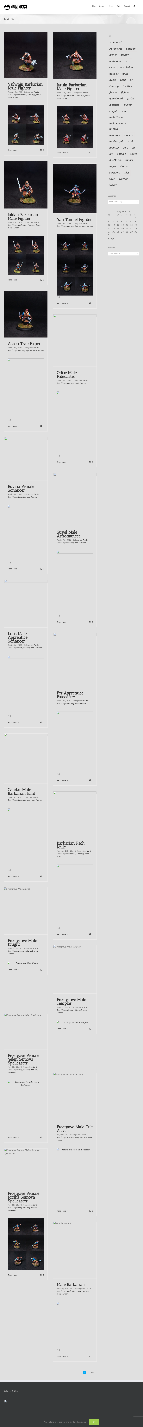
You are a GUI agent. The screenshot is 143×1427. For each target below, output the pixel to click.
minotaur (114, 135)
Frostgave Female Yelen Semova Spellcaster (23, 1059)
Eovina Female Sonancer (21, 488)
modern (128, 135)
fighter (38, 95)
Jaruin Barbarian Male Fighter (72, 86)
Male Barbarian (71, 1284)
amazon (131, 48)
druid (125, 73)
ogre (125, 147)
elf (131, 79)
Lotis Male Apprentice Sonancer (18, 637)
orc (133, 147)
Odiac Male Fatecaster (67, 374)
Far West (127, 86)
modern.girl (116, 141)
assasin (70, 1137)
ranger (129, 160)
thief (126, 172)
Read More (12, 150)
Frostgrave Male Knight (22, 942)
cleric (112, 67)
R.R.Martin (115, 160)
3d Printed (115, 42)
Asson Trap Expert (25, 343)
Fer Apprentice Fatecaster (70, 694)
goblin (130, 98)
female (34, 497)
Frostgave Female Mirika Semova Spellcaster (23, 1197)
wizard (113, 185)
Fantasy (31, 95)
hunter (128, 104)
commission (126, 67)
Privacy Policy (11, 1391)
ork (111, 154)
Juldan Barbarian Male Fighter (23, 216)
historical (29, 951)
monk (130, 141)
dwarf (112, 79)
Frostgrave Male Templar (71, 1001)
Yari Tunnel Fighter (74, 219)
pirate (133, 154)
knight (113, 111)
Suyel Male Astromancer (68, 534)
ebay (20, 1070)
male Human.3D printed (118, 126)
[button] (134, 6)
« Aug (111, 238)
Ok (94, 1422)
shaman (124, 166)
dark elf (114, 73)
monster (114, 147)
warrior (123, 178)
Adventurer (115, 48)
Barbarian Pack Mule (70, 845)
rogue (112, 166)
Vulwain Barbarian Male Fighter (25, 86)
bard (20, 497)
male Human (13, 97)
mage (124, 111)
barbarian (22, 95)
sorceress (12, 1072)
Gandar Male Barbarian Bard (21, 791)
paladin (121, 154)
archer (113, 54)
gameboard (116, 98)
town (112, 178)
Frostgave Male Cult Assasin (75, 1128)
